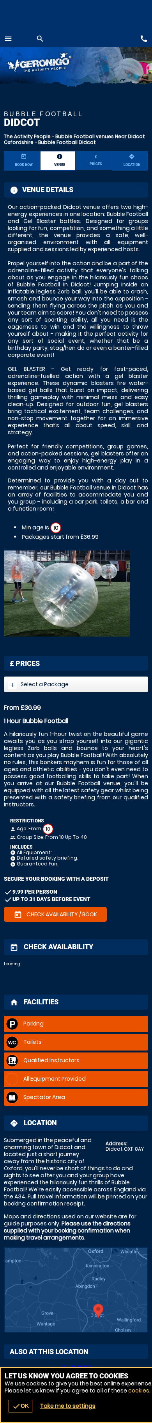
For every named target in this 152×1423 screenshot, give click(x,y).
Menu (8, 38)
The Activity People (27, 136)
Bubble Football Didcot (67, 142)
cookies (138, 1390)
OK (20, 1406)
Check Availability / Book (55, 914)
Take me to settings (67, 1406)
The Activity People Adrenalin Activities (51, 63)
